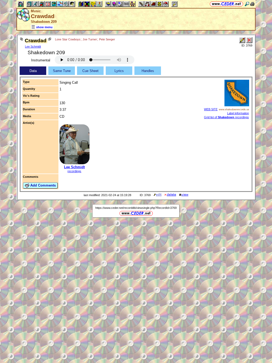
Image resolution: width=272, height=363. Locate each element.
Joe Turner (90, 39)
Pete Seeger (107, 39)
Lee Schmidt (33, 46)
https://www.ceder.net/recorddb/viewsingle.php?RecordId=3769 (136, 207)
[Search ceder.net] (247, 4)
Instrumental (40, 60)
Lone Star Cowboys (67, 39)
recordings (74, 171)
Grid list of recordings (226, 117)
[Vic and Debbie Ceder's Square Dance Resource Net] (226, 4)
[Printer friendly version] (252, 4)
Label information (238, 113)
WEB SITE (211, 109)
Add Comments (42, 185)
